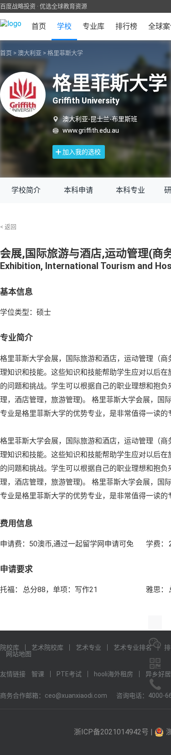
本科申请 (78, 190)
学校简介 (26, 190)
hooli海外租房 (113, 674)
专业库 (93, 26)
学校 (64, 26)
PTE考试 (69, 674)
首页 (38, 26)
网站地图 (18, 654)
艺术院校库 (47, 647)
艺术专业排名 (133, 647)
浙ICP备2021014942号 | (114, 732)
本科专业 (130, 190)
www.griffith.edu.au (90, 130)
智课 (37, 674)
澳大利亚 (29, 52)
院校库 (9, 647)
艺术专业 (88, 647)
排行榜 (126, 26)
